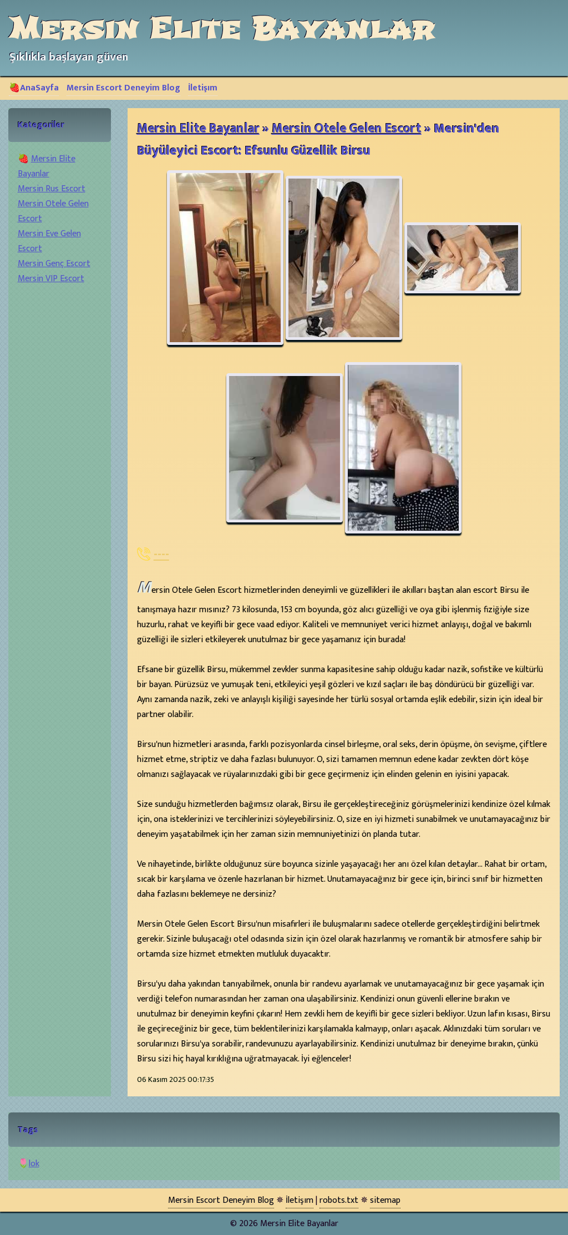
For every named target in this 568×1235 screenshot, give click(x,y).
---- (161, 554)
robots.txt (339, 1200)
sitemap (385, 1200)
